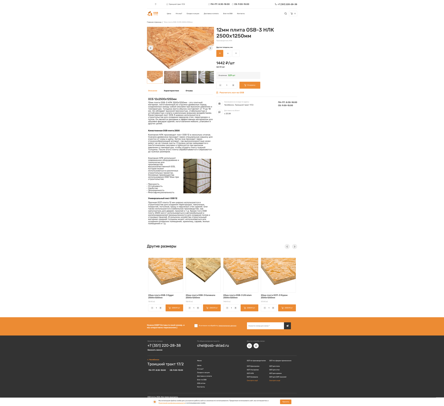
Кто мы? (179, 14)
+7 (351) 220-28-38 (164, 345)
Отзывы (189, 91)
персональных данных (227, 326)
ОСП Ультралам (253, 370)
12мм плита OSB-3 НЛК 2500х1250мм (178, 22)
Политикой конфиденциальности (172, 403)
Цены (169, 14)
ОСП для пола (274, 366)
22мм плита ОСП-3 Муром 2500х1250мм (274, 296)
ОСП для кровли (275, 373)
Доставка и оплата (211, 14)
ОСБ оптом (201, 383)
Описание (152, 91)
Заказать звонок (154, 350)
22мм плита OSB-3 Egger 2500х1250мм (161, 296)
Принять (285, 402)
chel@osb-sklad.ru (213, 345)
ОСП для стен (274, 370)
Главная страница (154, 22)
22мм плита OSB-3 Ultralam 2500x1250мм (237, 296)
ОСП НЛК (250, 373)
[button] (150, 48)
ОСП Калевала (252, 377)
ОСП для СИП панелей (277, 377)
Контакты (241, 14)
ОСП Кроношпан (253, 366)
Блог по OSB (227, 14)
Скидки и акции (193, 14)
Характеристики (171, 91)
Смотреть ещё (252, 380)
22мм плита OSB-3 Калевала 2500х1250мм (200, 296)
